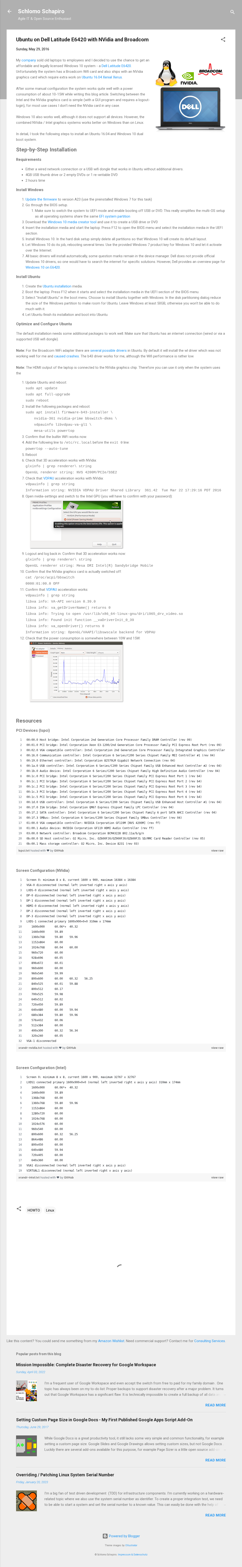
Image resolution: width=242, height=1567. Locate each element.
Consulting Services (209, 1341)
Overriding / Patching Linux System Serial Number (65, 1474)
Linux (50, 1210)
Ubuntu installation (57, 286)
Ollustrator (131, 1545)
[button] (223, 40)
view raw (217, 850)
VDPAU (48, 478)
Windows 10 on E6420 (43, 267)
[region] (121, 791)
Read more (215, 1405)
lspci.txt (24, 850)
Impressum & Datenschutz (132, 1554)
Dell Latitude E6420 (116, 66)
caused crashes (66, 356)
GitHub (59, 850)
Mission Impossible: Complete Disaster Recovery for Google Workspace (86, 1364)
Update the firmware (41, 199)
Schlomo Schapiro (41, 11)
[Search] (232, 13)
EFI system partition (114, 216)
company (29, 60)
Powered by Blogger (124, 1536)
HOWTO (34, 1210)
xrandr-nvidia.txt (30, 1047)
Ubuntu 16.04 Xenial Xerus (102, 77)
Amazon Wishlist (111, 1341)
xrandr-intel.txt (29, 1177)
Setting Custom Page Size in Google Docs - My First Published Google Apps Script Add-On (104, 1419)
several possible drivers (108, 350)
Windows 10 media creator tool (72, 222)
